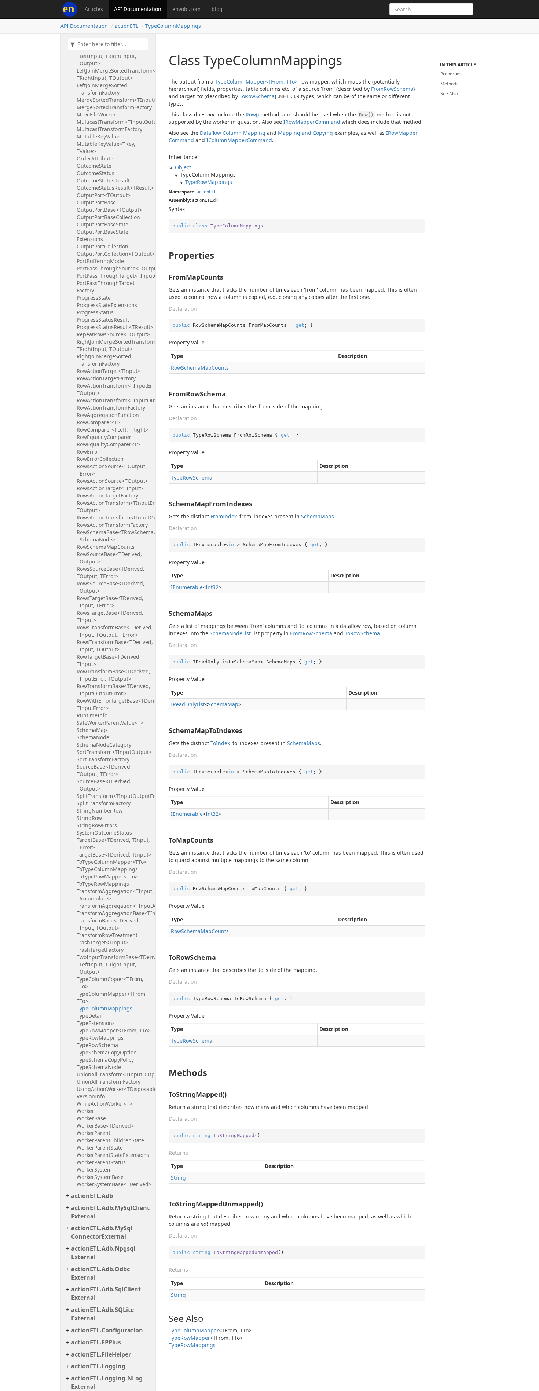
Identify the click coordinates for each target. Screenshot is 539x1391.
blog (217, 8)
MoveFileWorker (96, 114)
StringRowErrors (97, 825)
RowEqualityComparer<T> (108, 444)
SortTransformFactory (103, 759)
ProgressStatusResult (103, 319)
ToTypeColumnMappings (107, 869)
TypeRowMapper (189, 1337)
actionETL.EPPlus (96, 1342)
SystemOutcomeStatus (104, 832)
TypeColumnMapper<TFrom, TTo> (112, 997)
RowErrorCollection (100, 458)
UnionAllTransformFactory (108, 1081)
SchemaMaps (317, 516)
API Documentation (137, 8)
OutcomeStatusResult (103, 180)
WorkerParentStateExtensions (113, 1154)
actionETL (126, 25)
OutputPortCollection (102, 246)
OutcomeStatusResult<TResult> (114, 187)
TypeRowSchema (97, 1045)
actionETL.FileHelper (101, 1354)
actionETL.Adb (92, 1196)
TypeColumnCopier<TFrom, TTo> (110, 983)
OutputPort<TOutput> (104, 195)
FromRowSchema (392, 88)
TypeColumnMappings (173, 25)
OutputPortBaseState (102, 224)
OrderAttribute (95, 158)
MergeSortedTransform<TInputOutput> (114, 99)
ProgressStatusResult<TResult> (114, 326)
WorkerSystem (94, 1169)
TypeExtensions (96, 1023)
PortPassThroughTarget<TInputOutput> (114, 275)
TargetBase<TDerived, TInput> (114, 854)
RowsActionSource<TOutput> (112, 480)
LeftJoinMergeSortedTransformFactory (102, 89)
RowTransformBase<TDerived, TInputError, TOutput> (113, 675)
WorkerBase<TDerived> (105, 1125)
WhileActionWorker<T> (104, 1103)
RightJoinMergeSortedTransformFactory (104, 360)
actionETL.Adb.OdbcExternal (100, 1273)
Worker (85, 1110)
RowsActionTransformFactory (112, 524)
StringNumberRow (99, 810)
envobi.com (186, 8)
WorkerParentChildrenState (110, 1140)
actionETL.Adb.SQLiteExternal (102, 1314)
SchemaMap (92, 729)
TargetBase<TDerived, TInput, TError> (113, 843)
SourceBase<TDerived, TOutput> (104, 785)
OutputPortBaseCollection (108, 217)
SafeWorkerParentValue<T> (110, 722)
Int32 (212, 587)
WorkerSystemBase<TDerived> (114, 1184)
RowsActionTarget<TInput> (110, 488)
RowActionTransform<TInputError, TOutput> (114, 389)
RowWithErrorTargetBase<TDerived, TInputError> (114, 704)
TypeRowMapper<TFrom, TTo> (114, 1030)
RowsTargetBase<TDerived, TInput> (110, 616)
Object (183, 167)
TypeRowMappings (100, 1037)
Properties (451, 74)
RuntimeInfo (92, 715)
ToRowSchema (257, 96)
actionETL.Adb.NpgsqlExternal (103, 1252)
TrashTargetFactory (100, 949)
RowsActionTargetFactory (107, 495)
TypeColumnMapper (194, 1330)
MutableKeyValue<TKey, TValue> (106, 147)
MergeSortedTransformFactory (114, 107)
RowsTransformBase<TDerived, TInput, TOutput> (114, 646)
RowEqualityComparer (104, 436)
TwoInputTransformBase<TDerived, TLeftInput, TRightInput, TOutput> (114, 964)
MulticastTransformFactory (109, 129)
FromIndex (223, 516)
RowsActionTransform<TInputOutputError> (114, 517)
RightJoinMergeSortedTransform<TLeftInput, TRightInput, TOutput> (114, 345)
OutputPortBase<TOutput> (109, 209)
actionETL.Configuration (107, 1330)
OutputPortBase (96, 202)
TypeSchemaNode (99, 1066)
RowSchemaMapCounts (106, 546)
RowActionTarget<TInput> (108, 370)
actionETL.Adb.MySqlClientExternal (110, 1212)
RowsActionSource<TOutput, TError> (112, 470)
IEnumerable (187, 587)
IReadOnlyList (188, 704)
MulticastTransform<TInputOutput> (114, 121)
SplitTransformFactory (104, 803)
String (178, 1177)
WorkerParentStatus (101, 1162)
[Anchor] (165, 255)
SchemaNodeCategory (104, 744)
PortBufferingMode (100, 261)
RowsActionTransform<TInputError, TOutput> (114, 506)
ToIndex (220, 743)
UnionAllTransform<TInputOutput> (114, 1074)
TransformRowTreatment (107, 935)
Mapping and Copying (305, 132)
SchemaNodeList (230, 633)
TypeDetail (90, 1015)
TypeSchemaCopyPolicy (105, 1059)
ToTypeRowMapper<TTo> (107, 876)
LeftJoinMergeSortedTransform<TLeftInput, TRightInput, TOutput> (114, 74)
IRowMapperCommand (311, 121)
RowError (88, 451)
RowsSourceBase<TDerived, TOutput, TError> (110, 572)
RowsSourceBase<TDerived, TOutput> (110, 587)
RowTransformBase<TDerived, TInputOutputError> (113, 689)
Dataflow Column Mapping (232, 132)
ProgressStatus (95, 312)
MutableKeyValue (98, 136)
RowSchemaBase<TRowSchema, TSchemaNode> (114, 536)
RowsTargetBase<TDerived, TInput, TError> (110, 602)
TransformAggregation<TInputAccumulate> (114, 905)
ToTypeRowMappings (103, 883)
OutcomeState (94, 165)
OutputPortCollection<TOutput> (114, 253)
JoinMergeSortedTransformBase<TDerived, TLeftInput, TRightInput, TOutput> (114, 56)
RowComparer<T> (98, 422)
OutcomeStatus (95, 173)
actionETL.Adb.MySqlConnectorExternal (101, 1232)
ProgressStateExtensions (107, 304)
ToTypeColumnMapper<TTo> (112, 861)
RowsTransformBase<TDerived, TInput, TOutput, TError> (114, 631)
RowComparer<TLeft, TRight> (112, 429)
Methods (449, 84)
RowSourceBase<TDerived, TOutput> (109, 558)
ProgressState (94, 297)
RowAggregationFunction (108, 414)
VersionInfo (91, 1096)
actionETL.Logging (98, 1366)
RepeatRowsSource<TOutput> (113, 334)
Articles (94, 8)
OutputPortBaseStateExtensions (102, 235)
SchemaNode (93, 737)
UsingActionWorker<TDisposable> (114, 1088)
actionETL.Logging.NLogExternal (107, 1382)
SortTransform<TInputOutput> (114, 751)
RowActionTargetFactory (106, 378)
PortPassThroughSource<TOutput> (114, 268)
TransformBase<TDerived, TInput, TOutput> (108, 924)
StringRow (89, 817)
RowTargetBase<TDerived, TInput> (109, 660)
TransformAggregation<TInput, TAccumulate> (114, 895)
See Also (449, 93)
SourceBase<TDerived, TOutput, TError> (104, 770)
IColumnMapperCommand (239, 140)
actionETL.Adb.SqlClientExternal (106, 1293)
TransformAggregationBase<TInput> (114, 913)
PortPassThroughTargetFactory (106, 287)
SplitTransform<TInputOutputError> (114, 795)
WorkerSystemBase (100, 1176)
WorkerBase (91, 1118)
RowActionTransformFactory (111, 407)
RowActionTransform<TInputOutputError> (114, 400)
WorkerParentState (100, 1147)
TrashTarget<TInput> (102, 942)
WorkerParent (93, 1132)
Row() (252, 114)
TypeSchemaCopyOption (107, 1052)
